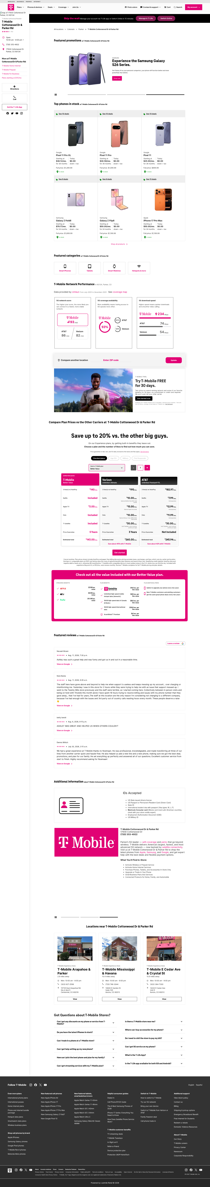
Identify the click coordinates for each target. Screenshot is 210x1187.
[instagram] (21, 113)
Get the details (119, 71)
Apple (142, 852)
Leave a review (173, 643)
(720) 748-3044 (111, 984)
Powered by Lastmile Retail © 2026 (105, 1183)
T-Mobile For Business (10, 74)
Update (174, 360)
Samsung (151, 852)
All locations (58, 29)
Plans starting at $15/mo (11, 78)
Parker (81, 29)
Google (165, 852)
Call (14, 98)
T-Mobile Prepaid (9, 70)
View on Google (65, 664)
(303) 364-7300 (156, 984)
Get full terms (115, 80)
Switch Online (166, 18)
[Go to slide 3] (147, 95)
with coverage (149, 842)
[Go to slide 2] (108, 95)
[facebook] (7, 113)
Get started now (143, 398)
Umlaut (76, 292)
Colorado (70, 29)
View (75, 999)
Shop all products (119, 244)
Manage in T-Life (146, 18)
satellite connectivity (172, 847)
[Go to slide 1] (68, 95)
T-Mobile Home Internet (11, 66)
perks (164, 842)
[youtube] (16, 113)
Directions (14, 87)
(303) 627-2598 (67, 984)
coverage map (120, 292)
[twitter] (12, 113)
